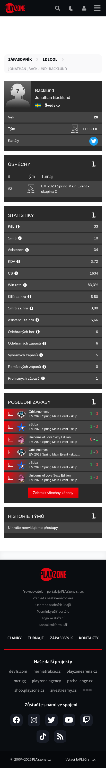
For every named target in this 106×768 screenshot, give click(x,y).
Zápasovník (20, 59)
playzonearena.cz (82, 671)
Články (14, 638)
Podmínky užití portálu (53, 611)
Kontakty (89, 638)
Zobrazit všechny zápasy (53, 493)
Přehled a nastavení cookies (53, 598)
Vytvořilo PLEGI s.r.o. (81, 759)
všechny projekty (87, 690)
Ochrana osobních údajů (53, 605)
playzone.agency (46, 681)
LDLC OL (50, 59)
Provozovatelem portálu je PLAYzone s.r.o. (53, 591)
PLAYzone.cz (41, 759)
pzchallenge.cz (80, 681)
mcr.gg (20, 681)
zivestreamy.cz (63, 690)
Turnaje (36, 638)
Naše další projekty (53, 661)
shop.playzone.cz (29, 690)
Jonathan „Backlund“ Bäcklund (37, 69)
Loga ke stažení (53, 618)
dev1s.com (18, 671)
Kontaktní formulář (53, 625)
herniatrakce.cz (46, 671)
